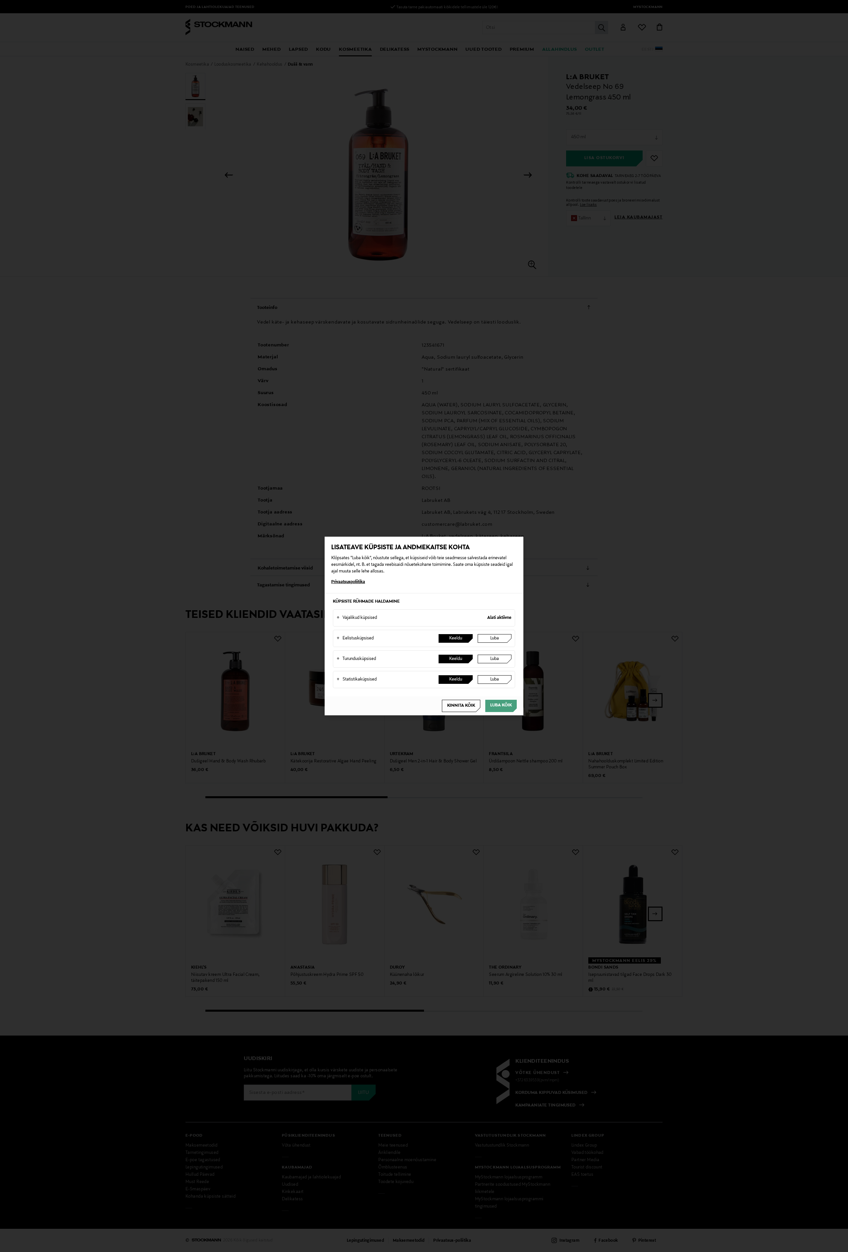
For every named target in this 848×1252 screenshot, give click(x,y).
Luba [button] (494, 638)
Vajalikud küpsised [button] (357, 618)
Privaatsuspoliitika (348, 582)
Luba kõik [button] (501, 705)
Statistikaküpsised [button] (357, 680)
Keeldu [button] (455, 638)
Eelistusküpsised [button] (355, 638)
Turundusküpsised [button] (356, 659)
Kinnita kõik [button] (461, 705)
